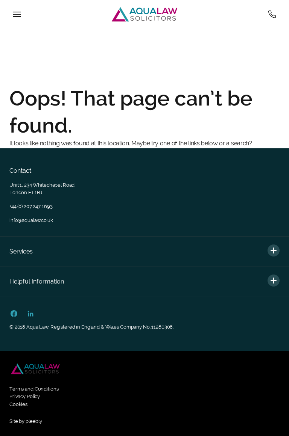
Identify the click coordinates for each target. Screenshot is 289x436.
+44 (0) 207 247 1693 (30, 206)
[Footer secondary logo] (35, 368)
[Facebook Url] (13, 314)
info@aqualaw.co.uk (31, 220)
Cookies (18, 404)
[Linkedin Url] (30, 314)
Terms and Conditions (33, 389)
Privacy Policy (24, 396)
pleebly (34, 421)
